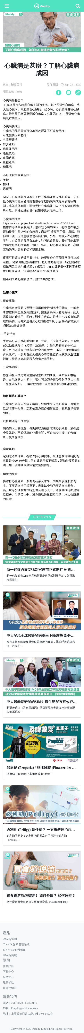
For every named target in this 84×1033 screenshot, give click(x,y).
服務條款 (8, 982)
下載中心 (8, 971)
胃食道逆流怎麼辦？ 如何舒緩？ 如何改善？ (41, 895)
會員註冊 (8, 966)
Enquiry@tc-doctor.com (24, 1008)
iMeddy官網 (10, 939)
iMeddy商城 (10, 955)
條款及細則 (10, 987)
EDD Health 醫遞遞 (14, 949)
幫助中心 (8, 977)
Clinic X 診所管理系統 (16, 944)
